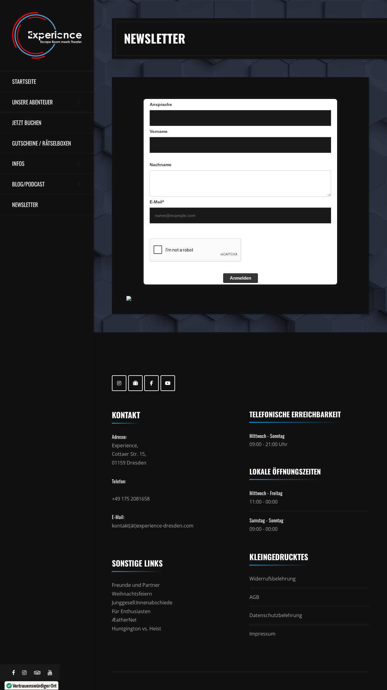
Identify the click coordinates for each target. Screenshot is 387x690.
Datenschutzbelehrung (275, 615)
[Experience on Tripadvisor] (135, 383)
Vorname (158, 131)
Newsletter (25, 204)
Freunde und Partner (136, 585)
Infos (18, 163)
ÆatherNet (124, 619)
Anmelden (240, 278)
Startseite (24, 81)
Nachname (160, 164)
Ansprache (161, 104)
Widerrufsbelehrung (272, 578)
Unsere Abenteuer (32, 102)
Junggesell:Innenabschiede (142, 602)
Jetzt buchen (26, 122)
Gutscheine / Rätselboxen (41, 143)
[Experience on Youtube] (168, 383)
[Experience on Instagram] (119, 383)
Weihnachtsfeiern (132, 593)
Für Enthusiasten (131, 611)
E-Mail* (157, 201)
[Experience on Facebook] (151, 383)
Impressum (262, 633)
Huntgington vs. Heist (136, 628)
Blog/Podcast (28, 184)
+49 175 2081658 (131, 498)
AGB (254, 597)
